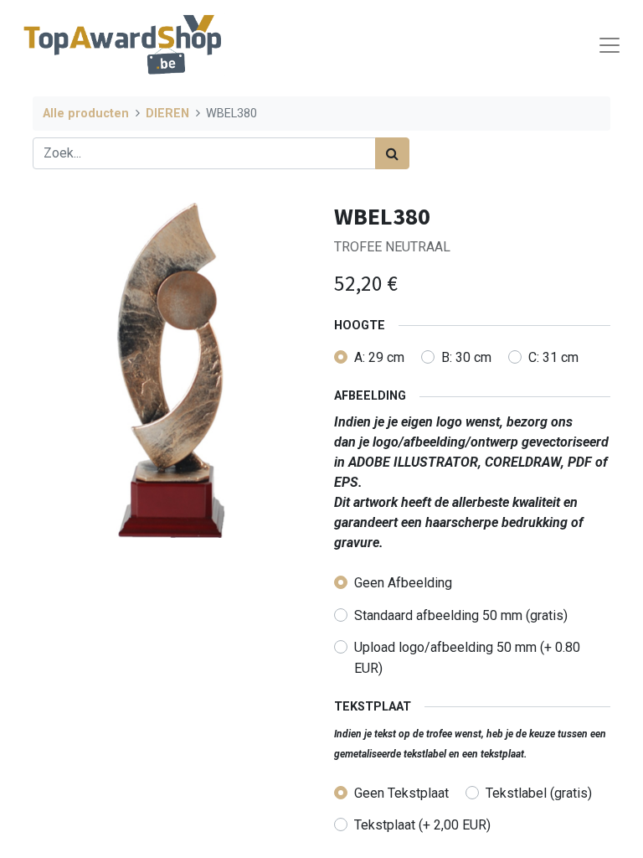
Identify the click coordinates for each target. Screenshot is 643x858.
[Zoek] (392, 153)
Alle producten (86, 113)
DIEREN (167, 113)
